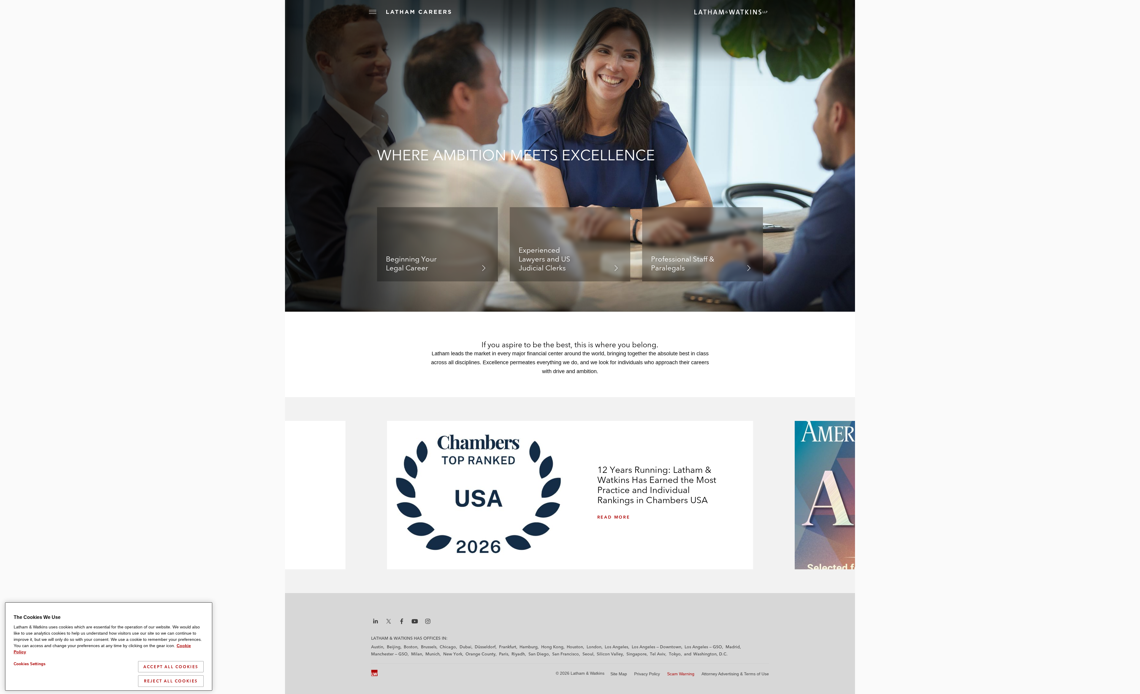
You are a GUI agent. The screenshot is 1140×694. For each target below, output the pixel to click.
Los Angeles (616, 646)
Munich (432, 654)
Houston (575, 646)
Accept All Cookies (170, 666)
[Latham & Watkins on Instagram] (427, 621)
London (594, 646)
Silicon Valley (610, 654)
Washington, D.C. (710, 654)
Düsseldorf (485, 646)
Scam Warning (680, 673)
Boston (410, 646)
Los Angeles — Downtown (656, 646)
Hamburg (529, 646)
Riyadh (518, 654)
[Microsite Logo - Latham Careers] (425, 11)
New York (452, 654)
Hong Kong (552, 646)
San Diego (538, 654)
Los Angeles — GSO (703, 646)
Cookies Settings (29, 664)
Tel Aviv (657, 654)
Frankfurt (507, 646)
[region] (109, 646)
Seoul (587, 654)
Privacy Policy (647, 673)
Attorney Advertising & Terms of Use (735, 673)
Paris (503, 654)
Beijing (393, 646)
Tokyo (675, 654)
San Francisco (565, 654)
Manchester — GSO (389, 654)
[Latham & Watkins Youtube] (414, 621)
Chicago (448, 646)
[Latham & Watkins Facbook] (401, 621)
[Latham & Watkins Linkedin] (375, 621)
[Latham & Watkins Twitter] (388, 621)
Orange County (480, 654)
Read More (613, 517)
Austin (377, 646)
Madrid (733, 646)
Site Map (618, 673)
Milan (416, 654)
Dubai (465, 646)
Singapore (636, 654)
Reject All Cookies (171, 681)
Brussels (428, 646)
